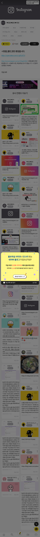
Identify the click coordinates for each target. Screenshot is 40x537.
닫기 (34, 283)
